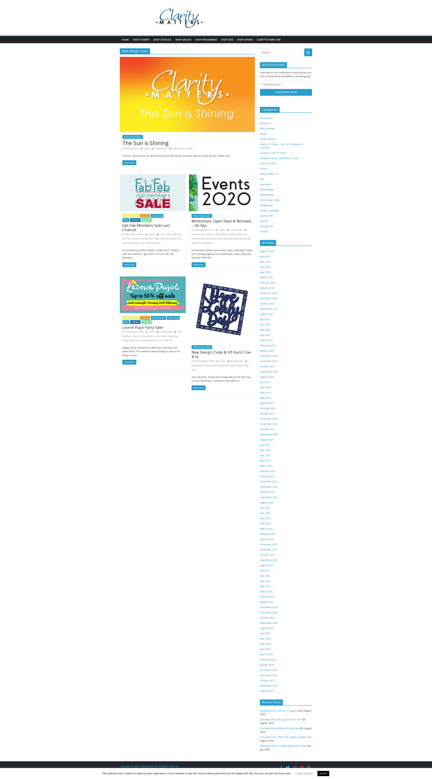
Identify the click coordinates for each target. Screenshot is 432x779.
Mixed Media (158, 317)
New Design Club (130, 242)
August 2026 (267, 251)
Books (263, 133)
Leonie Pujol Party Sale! (142, 327)
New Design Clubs (132, 136)
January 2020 (267, 664)
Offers (190, 148)
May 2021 (265, 581)
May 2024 (265, 392)
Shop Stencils (162, 39)
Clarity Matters (268, 139)
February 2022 (268, 533)
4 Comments (236, 229)
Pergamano (266, 205)
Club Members (179, 148)
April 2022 (265, 523)
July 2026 (265, 256)
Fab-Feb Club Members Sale (144, 238)
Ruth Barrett (244, 238)
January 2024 (267, 413)
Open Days (222, 238)
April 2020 (265, 649)
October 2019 (267, 680)
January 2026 (267, 287)
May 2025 (265, 329)
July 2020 (265, 633)
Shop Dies (227, 39)
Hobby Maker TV (269, 173)
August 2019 (267, 691)
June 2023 (265, 450)
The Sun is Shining (145, 143)
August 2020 (267, 628)
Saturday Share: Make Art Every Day (279, 728)
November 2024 (269, 361)
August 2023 (267, 439)
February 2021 (268, 596)
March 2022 (266, 528)
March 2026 (266, 277)
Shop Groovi (183, 39)
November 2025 (269, 298)
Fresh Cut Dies (131, 215)
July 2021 (265, 570)
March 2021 (266, 591)
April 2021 (265, 586)
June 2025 (265, 324)
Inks (262, 179)
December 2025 (268, 293)
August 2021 (267, 565)
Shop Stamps (141, 39)
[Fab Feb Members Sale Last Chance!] (153, 176)
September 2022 (269, 497)
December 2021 (268, 544)
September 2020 (269, 622)
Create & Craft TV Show (273, 153)
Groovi (145, 215)
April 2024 (265, 397)
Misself (233, 365)
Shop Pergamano (206, 39)
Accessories (266, 118)
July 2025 (265, 319)
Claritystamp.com (268, 39)
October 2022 (267, 492)
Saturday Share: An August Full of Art (280, 719)
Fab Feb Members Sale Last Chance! (146, 227)
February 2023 (268, 471)
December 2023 (268, 418)
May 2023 (265, 455)
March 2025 (266, 340)
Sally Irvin (196, 242)
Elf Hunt (224, 365)
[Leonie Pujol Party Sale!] (153, 278)
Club (179, 234)
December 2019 (268, 670)
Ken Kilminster (209, 238)
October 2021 (267, 554)
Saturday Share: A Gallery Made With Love (283, 745)
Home (125, 39)
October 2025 (267, 303)
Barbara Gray (198, 234)
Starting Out (266, 226)
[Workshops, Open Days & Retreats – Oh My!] (222, 176)
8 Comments (236, 361)
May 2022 (265, 518)
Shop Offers (245, 39)
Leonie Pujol (167, 336)
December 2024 (268, 355)
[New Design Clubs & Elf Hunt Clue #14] (222, 278)
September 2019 (269, 685)
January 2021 (267, 602)
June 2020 (265, 638)
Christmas (196, 365)
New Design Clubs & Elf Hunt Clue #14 (221, 354)
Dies (135, 336)
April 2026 (265, 272)
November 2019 (269, 675)
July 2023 (265, 444)
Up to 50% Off (165, 340)
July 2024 (265, 382)
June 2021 (265, 575)
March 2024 (266, 403)
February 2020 (268, 659)
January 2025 (267, 350)
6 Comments (160, 148)
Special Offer (267, 215)
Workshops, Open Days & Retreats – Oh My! (221, 223)
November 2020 (269, 612)
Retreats (233, 238)
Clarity (146, 148)
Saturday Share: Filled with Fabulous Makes (283, 737)
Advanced (265, 123)
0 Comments (165, 331)
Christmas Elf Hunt (211, 365)
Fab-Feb (126, 238)
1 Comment (165, 234)
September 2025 (269, 308)
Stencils (146, 220)
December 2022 (268, 481)
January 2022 (267, 539)
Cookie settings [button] (304, 773)
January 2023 (267, 476)
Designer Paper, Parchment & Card (279, 158)
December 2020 (268, 607)
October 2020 (267, 617)
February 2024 (268, 408)
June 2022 (265, 513)
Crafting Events (220, 234)
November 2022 (269, 486)
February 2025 (268, 345)
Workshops (207, 242)
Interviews (196, 238)
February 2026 (268, 282)
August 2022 (267, 502)
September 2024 (269, 371)
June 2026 (265, 261)
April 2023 (265, 460)
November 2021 (269, 549)
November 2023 (269, 424)
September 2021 (269, 560)
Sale (142, 242)
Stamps (135, 220)
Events (232, 234)
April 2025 (265, 335)
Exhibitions (241, 234)
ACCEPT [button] (323, 773)
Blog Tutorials (267, 128)
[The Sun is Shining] (187, 59)
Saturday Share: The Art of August (278, 710)
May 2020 (265, 643)
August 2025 (267, 314)
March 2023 (266, 465)
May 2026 (265, 267)
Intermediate (267, 189)
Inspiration (265, 184)
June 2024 (265, 387)
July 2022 (265, 507)
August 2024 (267, 376)
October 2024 (267, 366)
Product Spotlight (269, 210)
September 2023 (269, 434)
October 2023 (267, 429)
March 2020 (266, 654)
